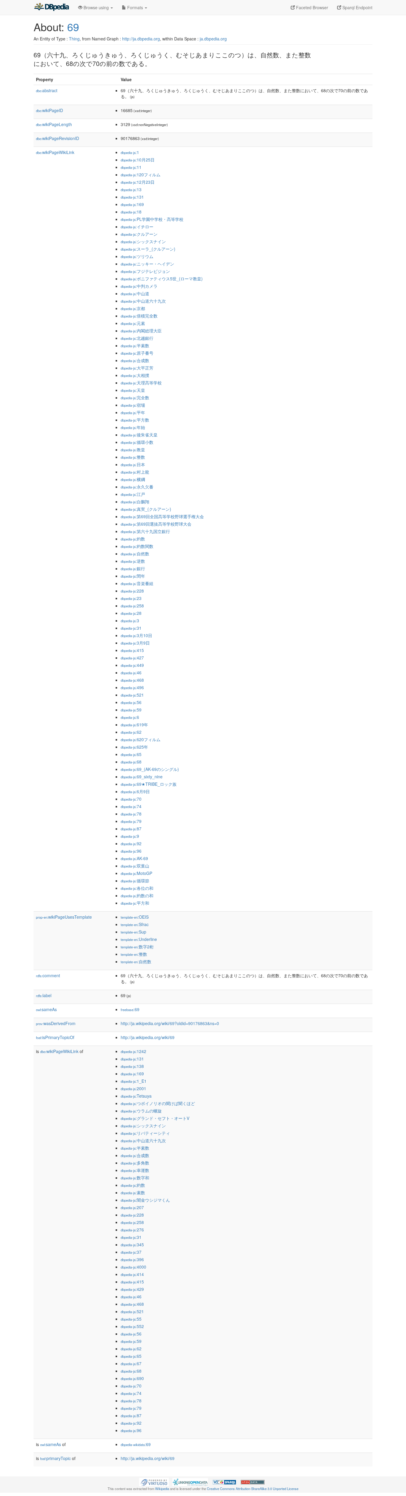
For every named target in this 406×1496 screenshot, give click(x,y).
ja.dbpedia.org (213, 39)
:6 (130, 717)
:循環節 (135, 881)
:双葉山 (135, 866)
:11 (131, 167)
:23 (131, 598)
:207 (132, 1207)
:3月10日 (136, 635)
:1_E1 (134, 1081)
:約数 (133, 539)
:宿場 (133, 405)
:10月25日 (138, 160)
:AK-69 (134, 858)
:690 (132, 1378)
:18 (131, 212)
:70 (131, 799)
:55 (131, 1319)
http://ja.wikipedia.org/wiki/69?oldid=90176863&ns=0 (170, 1023)
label (43, 995)
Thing (74, 39)
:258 (132, 606)
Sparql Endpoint (356, 7)
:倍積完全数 (139, 316)
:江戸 (133, 494)
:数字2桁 (137, 947)
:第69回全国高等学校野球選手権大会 (162, 516)
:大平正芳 (137, 368)
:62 (131, 732)
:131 (132, 197)
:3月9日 (135, 643)
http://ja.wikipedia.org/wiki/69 (147, 1037)
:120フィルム (140, 174)
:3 (130, 620)
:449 (132, 665)
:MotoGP (136, 873)
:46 (131, 672)
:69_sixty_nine (142, 777)
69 (73, 26)
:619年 (134, 724)
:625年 (134, 747)
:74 (131, 806)
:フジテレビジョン (145, 271)
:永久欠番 (137, 487)
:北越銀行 (137, 338)
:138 (132, 1066)
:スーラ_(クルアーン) (148, 249)
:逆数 (133, 561)
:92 (131, 843)
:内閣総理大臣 (141, 331)
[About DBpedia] (51, 7)
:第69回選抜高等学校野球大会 (156, 524)
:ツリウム (137, 256)
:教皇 (133, 449)
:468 (132, 680)
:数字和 (135, 1178)
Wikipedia (162, 1488)
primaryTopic (55, 1458)
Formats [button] (135, 7)
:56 (131, 702)
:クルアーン (139, 234)
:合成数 (135, 360)
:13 (131, 189)
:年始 (133, 427)
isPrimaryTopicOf (55, 1037)
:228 (132, 591)
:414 (132, 1274)
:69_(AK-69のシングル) (150, 769)
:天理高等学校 (141, 383)
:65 (131, 754)
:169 (132, 204)
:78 (131, 814)
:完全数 (135, 397)
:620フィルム (140, 739)
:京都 (133, 308)
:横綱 (133, 479)
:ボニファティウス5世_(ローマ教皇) (162, 279)
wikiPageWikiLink (55, 152)
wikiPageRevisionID (57, 138)
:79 (131, 821)
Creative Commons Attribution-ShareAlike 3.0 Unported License (252, 1488)
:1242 (133, 1051)
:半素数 (135, 345)
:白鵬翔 (135, 502)
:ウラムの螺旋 (141, 1111)
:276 (132, 1230)
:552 (132, 1326)
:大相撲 (135, 375)
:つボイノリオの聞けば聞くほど (158, 1103)
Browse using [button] (96, 7)
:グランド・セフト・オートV (155, 1118)
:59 (131, 710)
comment (48, 975)
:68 (131, 762)
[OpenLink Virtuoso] (154, 1481)
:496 (132, 687)
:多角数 (135, 1163)
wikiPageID (49, 110)
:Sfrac (135, 924)
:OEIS (135, 917)
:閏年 (133, 576)
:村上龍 (135, 472)
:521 (132, 695)
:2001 (133, 1088)
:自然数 (135, 554)
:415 (132, 650)
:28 (131, 613)
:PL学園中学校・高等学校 (152, 219)
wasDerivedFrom (55, 1023)
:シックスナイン (143, 241)
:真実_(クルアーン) (146, 509)
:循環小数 (137, 442)
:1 (130, 152)
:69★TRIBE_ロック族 (149, 784)
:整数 (133, 457)
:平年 (133, 412)
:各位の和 (137, 888)
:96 (131, 851)
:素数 (133, 1192)
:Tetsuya (136, 1096)
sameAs (46, 1009)
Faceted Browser (311, 7)
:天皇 (133, 390)
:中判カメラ (139, 286)
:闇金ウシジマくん (145, 1200)
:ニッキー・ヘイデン (147, 264)
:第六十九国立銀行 (145, 531)
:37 (131, 1252)
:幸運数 (135, 1170)
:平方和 (135, 903)
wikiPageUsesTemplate (64, 917)
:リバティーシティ (145, 1133)
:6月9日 (135, 791)
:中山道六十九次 (143, 301)
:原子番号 (137, 353)
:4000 (133, 1267)
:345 (132, 1244)
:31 (131, 628)
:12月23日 (138, 182)
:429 (132, 1289)
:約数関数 (137, 546)
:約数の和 (137, 895)
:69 (130, 1009)
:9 (130, 836)
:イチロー (137, 227)
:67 (131, 1363)
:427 (132, 658)
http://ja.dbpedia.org (141, 39)
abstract (46, 90)
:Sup (133, 932)
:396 (132, 1259)
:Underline (139, 939)
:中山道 (135, 293)
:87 (131, 829)
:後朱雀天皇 (139, 435)
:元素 (133, 323)
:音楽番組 (137, 583)
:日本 (133, 464)
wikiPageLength (54, 124)
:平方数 (135, 420)
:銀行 (133, 568)
